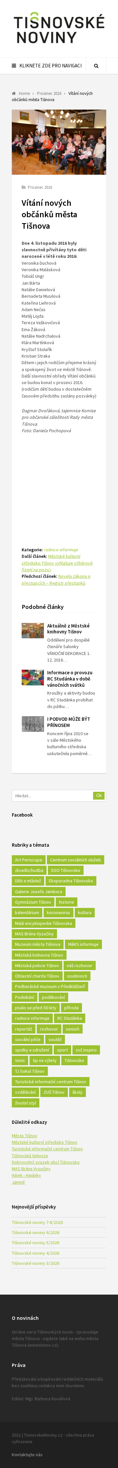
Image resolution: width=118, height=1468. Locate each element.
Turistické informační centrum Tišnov (50, 1082)
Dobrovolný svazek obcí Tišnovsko (46, 1162)
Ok (99, 795)
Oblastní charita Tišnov (37, 976)
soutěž (55, 1039)
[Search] (96, 66)
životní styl (25, 1103)
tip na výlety (45, 1060)
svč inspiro (86, 1050)
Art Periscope (28, 860)
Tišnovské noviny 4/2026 (35, 1253)
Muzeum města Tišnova (37, 944)
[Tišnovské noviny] (59, 44)
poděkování (53, 997)
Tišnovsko (74, 1060)
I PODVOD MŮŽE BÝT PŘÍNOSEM (68, 722)
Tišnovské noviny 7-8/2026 (37, 1222)
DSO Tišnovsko (65, 870)
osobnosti (77, 976)
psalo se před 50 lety (35, 1008)
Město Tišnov (24, 1136)
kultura (84, 912)
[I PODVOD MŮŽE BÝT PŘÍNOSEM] (33, 724)
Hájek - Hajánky (26, 1175)
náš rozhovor (79, 965)
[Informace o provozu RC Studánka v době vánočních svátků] (33, 677)
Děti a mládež (28, 881)
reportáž (23, 1029)
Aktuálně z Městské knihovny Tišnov (68, 629)
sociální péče (28, 1039)
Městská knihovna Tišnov (39, 955)
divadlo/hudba (29, 870)
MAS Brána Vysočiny (34, 934)
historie (66, 902)
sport (62, 1050)
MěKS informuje (83, 944)
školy (77, 1092)
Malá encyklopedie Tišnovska (43, 923)
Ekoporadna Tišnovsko (71, 881)
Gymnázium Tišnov (33, 902)
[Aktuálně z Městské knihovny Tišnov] (33, 630)
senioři (72, 1029)
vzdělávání (25, 1092)
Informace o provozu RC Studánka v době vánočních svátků (69, 678)
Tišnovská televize (30, 1155)
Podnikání (24, 997)
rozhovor (49, 1029)
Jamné (18, 1182)
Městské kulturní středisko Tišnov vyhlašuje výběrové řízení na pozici (57, 563)
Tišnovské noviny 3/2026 (35, 1263)
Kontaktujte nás (27, 1455)
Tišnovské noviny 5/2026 (35, 1243)
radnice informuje (61, 550)
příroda (71, 1008)
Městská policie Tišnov (37, 965)
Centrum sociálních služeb (75, 860)
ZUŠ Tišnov (54, 1092)
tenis (20, 1060)
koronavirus (58, 912)
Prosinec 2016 (40, 187)
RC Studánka (69, 1018)
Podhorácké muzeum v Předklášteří (50, 986)
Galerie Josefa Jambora (38, 891)
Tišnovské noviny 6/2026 (35, 1232)
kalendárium (27, 912)
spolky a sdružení (32, 1050)
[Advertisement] (59, 480)
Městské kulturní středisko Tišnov (44, 1142)
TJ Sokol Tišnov (30, 1071)
